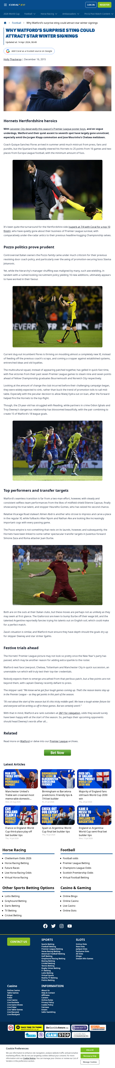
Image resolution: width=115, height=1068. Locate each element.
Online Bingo (70, 896)
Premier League (59, 741)
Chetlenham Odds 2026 (18, 858)
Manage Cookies (90, 1062)
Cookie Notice (29, 1058)
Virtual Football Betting (76, 877)
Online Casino (71, 901)
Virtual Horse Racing (16, 877)
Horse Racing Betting (17, 863)
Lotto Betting (12, 896)
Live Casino (69, 905)
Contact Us (18, 941)
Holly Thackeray (13, 59)
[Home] (5, 22)
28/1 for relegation (69, 713)
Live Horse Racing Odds (18, 872)
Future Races (12, 868)
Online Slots (70, 910)
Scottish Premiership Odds (78, 872)
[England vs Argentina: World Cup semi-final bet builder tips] (94, 815)
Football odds (70, 858)
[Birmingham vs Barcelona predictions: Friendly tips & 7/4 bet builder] (57, 778)
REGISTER (104, 4)
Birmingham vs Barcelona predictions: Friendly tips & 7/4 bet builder (57, 795)
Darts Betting (12, 905)
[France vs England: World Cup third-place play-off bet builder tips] (21, 815)
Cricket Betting (13, 915)
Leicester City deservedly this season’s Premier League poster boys (48, 129)
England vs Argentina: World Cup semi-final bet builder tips (93, 831)
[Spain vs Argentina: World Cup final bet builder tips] (57, 815)
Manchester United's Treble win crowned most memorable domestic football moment (19, 795)
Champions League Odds (77, 868)
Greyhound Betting (16, 901)
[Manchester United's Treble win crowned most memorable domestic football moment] (21, 778)
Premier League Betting (76, 863)
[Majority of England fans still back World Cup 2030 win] (94, 778)
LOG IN (91, 4)
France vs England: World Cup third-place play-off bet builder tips (19, 831)
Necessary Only (89, 1056)
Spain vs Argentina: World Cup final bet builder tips (56, 829)
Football (16, 22)
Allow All (89, 1050)
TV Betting (10, 910)
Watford (25, 741)
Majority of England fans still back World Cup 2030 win (93, 795)
